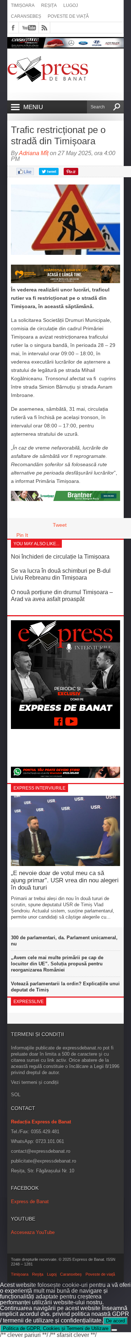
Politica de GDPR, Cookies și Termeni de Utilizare (55, 1328)
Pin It (22, 535)
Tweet (60, 525)
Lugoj (70, 5)
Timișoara (23, 5)
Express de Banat (30, 1201)
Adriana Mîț (33, 153)
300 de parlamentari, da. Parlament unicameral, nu (64, 940)
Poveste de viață (68, 16)
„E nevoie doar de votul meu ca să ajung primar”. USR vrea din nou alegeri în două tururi (65, 880)
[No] (114, 1330)
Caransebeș (26, 16)
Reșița (49, 5)
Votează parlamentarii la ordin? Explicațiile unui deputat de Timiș (65, 987)
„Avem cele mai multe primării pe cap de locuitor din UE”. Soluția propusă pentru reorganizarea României (57, 964)
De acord (115, 1320)
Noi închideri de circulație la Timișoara (60, 557)
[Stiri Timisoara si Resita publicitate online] (65, 499)
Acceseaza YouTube (33, 1232)
